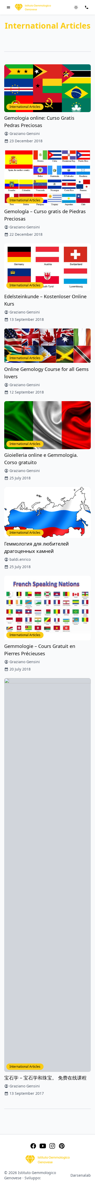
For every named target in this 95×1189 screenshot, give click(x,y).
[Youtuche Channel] (43, 1146)
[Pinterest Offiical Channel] (62, 1146)
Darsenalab (80, 1175)
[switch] (76, 7)
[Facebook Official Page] (33, 1146)
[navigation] (8, 7)
